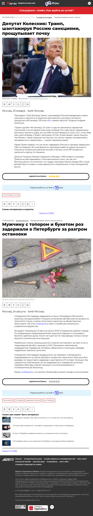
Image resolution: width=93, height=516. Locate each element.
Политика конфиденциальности (27, 500)
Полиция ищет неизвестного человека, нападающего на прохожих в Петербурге (43, 425)
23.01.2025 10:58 (8, 17)
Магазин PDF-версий (23, 462)
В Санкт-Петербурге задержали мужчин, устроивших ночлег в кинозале (40, 433)
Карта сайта (64, 462)
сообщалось (27, 372)
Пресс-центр (82, 459)
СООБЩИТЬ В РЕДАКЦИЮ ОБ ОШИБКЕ (28, 464)
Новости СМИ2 (46, 213)
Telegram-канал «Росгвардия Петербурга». (18, 299)
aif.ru (49, 120)
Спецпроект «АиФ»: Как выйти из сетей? (46, 10)
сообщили (41, 324)
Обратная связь (39, 462)
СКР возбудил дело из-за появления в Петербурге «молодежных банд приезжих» (43, 441)
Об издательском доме (33, 459)
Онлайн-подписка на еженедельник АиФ (59, 459)
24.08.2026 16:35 (8, 221)
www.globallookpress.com (38, 99)
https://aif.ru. (70, 496)
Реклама (18, 459)
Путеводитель (52, 462)
